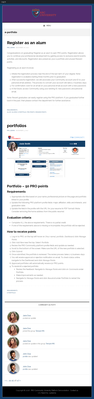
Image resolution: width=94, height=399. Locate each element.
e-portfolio (22, 112)
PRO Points (31, 112)
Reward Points (40, 112)
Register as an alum (26, 42)
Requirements (12, 110)
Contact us (74, 390)
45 (13, 380)
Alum (9, 112)
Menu (48, 26)
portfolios (16, 125)
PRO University (47, 13)
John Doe (27, 354)
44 (10, 380)
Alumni (14, 112)
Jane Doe (27, 315)
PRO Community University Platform (44, 390)
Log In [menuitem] (3, 2)
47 (18, 380)
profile (25, 356)
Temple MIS (40, 331)
